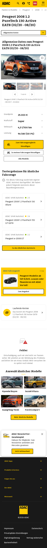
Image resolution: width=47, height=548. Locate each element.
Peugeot (26, 10)
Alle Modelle (23, 159)
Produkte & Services (11, 470)
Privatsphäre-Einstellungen (16, 533)
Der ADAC (7, 488)
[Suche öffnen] (18, 3)
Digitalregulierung (12, 538)
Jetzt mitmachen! (22, 451)
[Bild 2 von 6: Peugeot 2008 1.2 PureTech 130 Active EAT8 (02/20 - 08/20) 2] (23, 86)
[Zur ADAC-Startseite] (6, 3)
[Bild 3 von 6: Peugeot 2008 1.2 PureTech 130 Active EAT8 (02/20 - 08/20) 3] (36, 86)
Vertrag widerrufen (35, 538)
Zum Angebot (23, 291)
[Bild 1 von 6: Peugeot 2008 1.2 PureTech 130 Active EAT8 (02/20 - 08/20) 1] (9, 86)
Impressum (9, 528)
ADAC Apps (8, 461)
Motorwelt (8, 496)
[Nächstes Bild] (32, 94)
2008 (37, 10)
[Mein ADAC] (23, 3)
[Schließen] (42, 434)
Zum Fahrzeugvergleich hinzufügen (25, 144)
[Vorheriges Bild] (15, 94)
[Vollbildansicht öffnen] (42, 58)
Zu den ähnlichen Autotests (23, 248)
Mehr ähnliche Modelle (23, 417)
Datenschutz (37, 528)
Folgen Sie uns (9, 479)
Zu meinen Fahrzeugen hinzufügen (25, 152)
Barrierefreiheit (10, 542)
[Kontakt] (28, 3)
